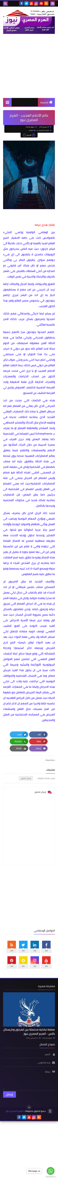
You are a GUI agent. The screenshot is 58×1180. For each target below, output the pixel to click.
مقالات (31, 130)
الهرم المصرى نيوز (14, 1111)
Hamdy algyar (47, 1038)
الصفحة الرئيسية (44, 130)
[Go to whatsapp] (50, 1171)
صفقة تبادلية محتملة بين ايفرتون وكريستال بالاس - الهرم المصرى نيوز (29, 1031)
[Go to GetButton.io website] (51, 1177)
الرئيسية (44, 102)
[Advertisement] (29, 66)
